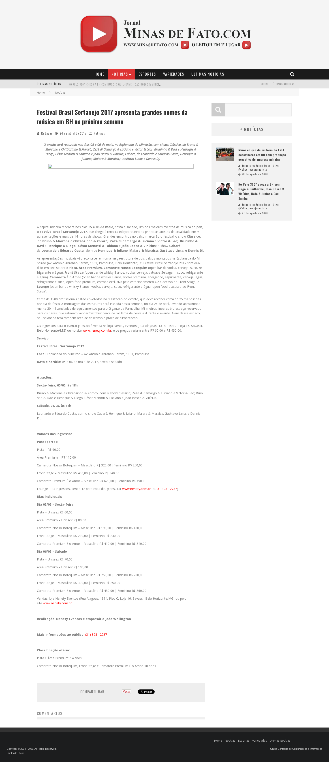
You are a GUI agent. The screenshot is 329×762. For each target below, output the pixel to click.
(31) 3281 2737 (96, 634)
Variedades (173, 74)
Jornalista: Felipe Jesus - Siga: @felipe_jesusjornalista (258, 167)
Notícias (119, 74)
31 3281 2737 (167, 489)
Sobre (264, 84)
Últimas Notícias (207, 74)
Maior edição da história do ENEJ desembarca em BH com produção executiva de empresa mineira (262, 155)
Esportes (147, 74)
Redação (47, 133)
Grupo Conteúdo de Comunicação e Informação (296, 748)
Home (99, 74)
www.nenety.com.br (97, 330)
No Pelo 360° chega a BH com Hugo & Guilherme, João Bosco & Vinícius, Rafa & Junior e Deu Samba (133, 84)
